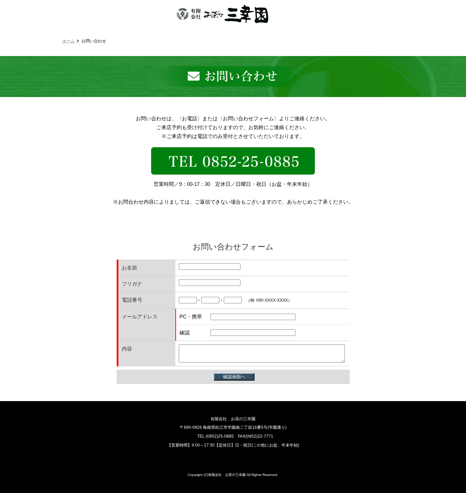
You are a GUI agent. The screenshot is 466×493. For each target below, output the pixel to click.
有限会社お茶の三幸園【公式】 (222, 13)
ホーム (68, 41)
